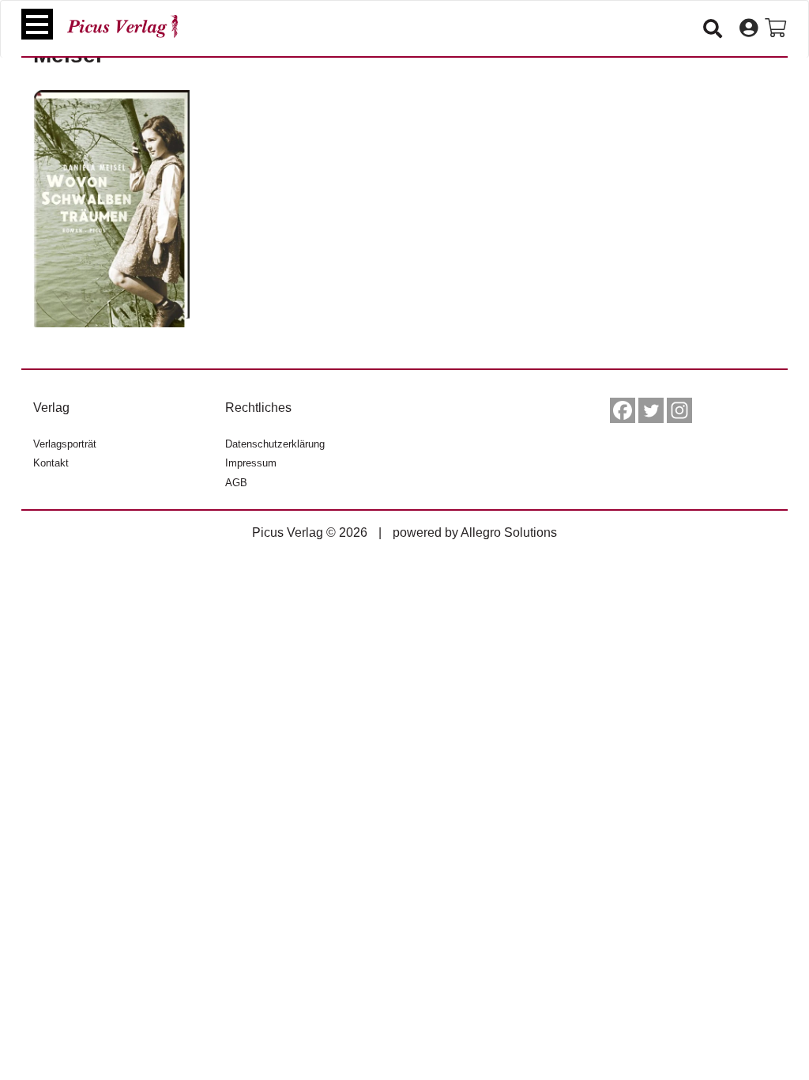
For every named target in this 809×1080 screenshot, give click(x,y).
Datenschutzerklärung (275, 444)
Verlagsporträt (64, 444)
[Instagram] (679, 410)
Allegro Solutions (509, 532)
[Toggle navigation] (37, 24)
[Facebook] (622, 410)
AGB (236, 483)
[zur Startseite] (122, 26)
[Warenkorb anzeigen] (775, 28)
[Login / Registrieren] (748, 28)
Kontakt (51, 463)
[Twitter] (651, 410)
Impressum (251, 463)
